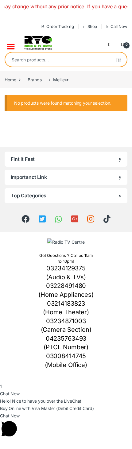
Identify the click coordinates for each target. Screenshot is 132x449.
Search (119, 59)
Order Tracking (60, 26)
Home (10, 79)
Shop (92, 26)
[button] (66, 379)
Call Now (119, 26)
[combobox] (58, 59)
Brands (34, 79)
